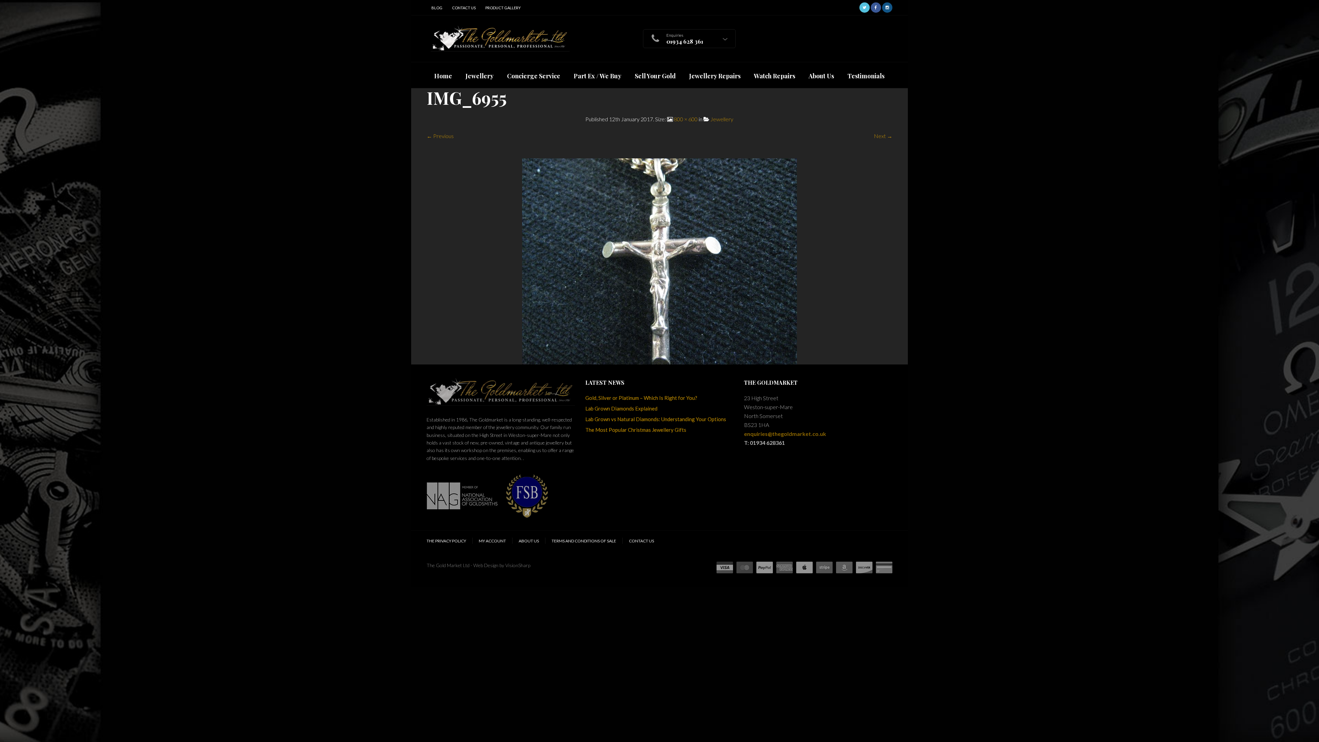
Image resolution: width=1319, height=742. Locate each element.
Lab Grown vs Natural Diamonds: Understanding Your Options (655, 419)
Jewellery (721, 119)
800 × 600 (686, 119)
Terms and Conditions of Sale (584, 540)
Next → (883, 136)
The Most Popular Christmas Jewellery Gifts (635, 430)
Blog (436, 7)
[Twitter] (864, 6)
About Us (529, 540)
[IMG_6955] (659, 260)
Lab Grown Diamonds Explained (621, 408)
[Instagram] (887, 6)
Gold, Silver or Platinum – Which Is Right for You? (641, 398)
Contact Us (464, 7)
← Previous (440, 136)
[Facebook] (876, 6)
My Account (492, 540)
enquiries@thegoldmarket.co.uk (785, 433)
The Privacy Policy (446, 540)
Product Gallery (503, 7)
